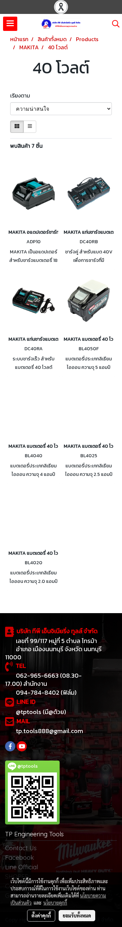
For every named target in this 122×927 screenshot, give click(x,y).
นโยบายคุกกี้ (55, 902)
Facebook (19, 857)
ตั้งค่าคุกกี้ (41, 915)
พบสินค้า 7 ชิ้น (26, 146)
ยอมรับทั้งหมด (77, 915)
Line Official (21, 867)
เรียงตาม (22, 95)
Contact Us (21, 848)
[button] (113, 24)
